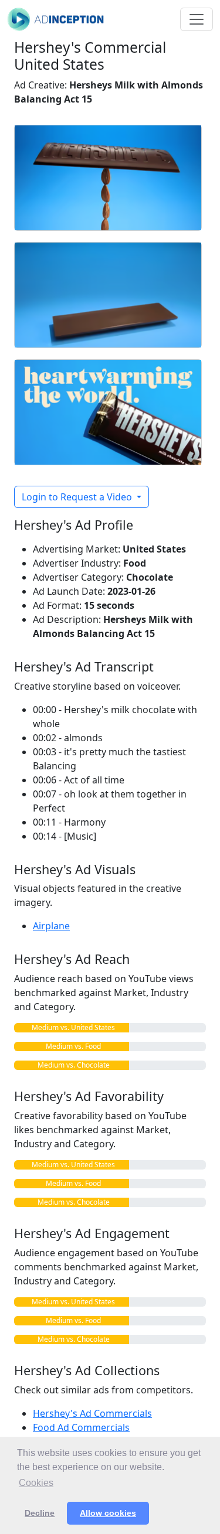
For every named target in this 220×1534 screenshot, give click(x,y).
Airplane (51, 925)
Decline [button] (40, 1513)
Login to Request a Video (78, 496)
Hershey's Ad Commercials (92, 1413)
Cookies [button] (36, 1483)
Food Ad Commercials (81, 1427)
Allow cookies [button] (108, 1513)
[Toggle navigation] (196, 19)
